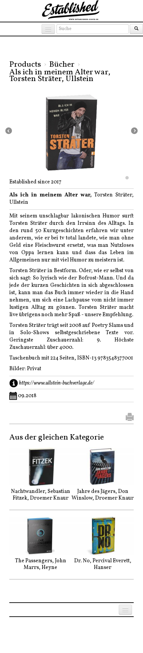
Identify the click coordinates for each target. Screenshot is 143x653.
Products (25, 64)
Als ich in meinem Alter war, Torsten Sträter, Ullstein (59, 76)
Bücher (61, 64)
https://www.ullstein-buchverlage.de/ (56, 383)
